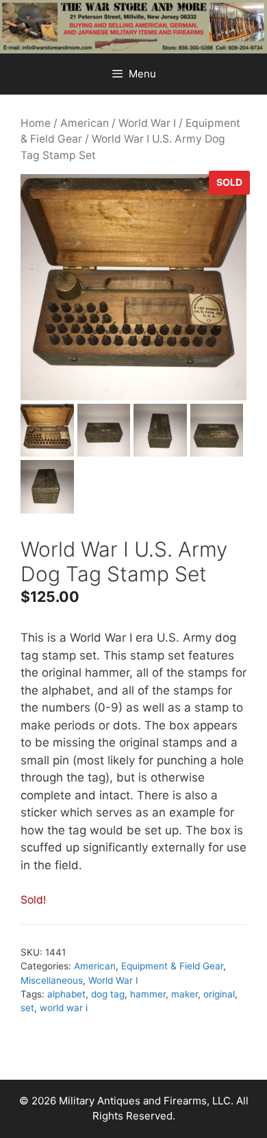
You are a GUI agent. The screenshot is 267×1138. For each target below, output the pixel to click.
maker (184, 994)
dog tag (108, 994)
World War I (147, 123)
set (27, 1007)
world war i (64, 1007)
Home (36, 123)
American (84, 123)
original (219, 994)
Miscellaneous (52, 980)
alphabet (66, 994)
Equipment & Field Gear (172, 965)
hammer (148, 994)
